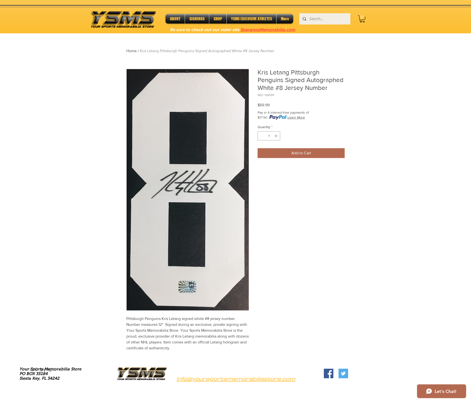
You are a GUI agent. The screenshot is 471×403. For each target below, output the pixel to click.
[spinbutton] (268, 136)
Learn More (296, 117)
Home (131, 51)
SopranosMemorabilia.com (267, 29)
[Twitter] (343, 373)
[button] (362, 19)
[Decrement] (261, 136)
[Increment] (276, 136)
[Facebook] (328, 373)
